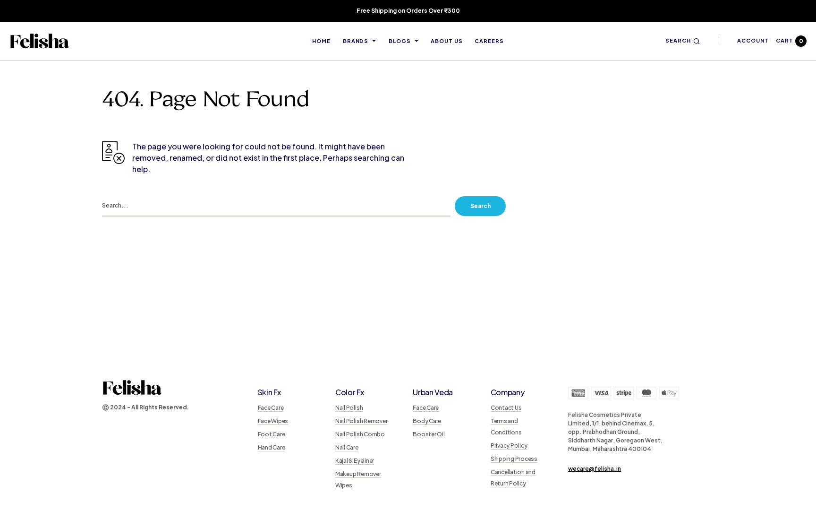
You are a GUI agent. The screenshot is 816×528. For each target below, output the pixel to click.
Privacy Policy (509, 445)
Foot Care (271, 434)
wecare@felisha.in (594, 468)
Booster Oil (428, 434)
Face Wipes (273, 420)
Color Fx (349, 392)
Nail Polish (349, 407)
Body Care (427, 420)
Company (508, 392)
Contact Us (506, 407)
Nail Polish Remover (361, 420)
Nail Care (346, 447)
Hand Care (271, 447)
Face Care (271, 407)
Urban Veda (433, 392)
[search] (276, 206)
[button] (682, 41)
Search (480, 205)
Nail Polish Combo (360, 434)
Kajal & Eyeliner (354, 460)
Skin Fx (269, 392)
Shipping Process (514, 458)
